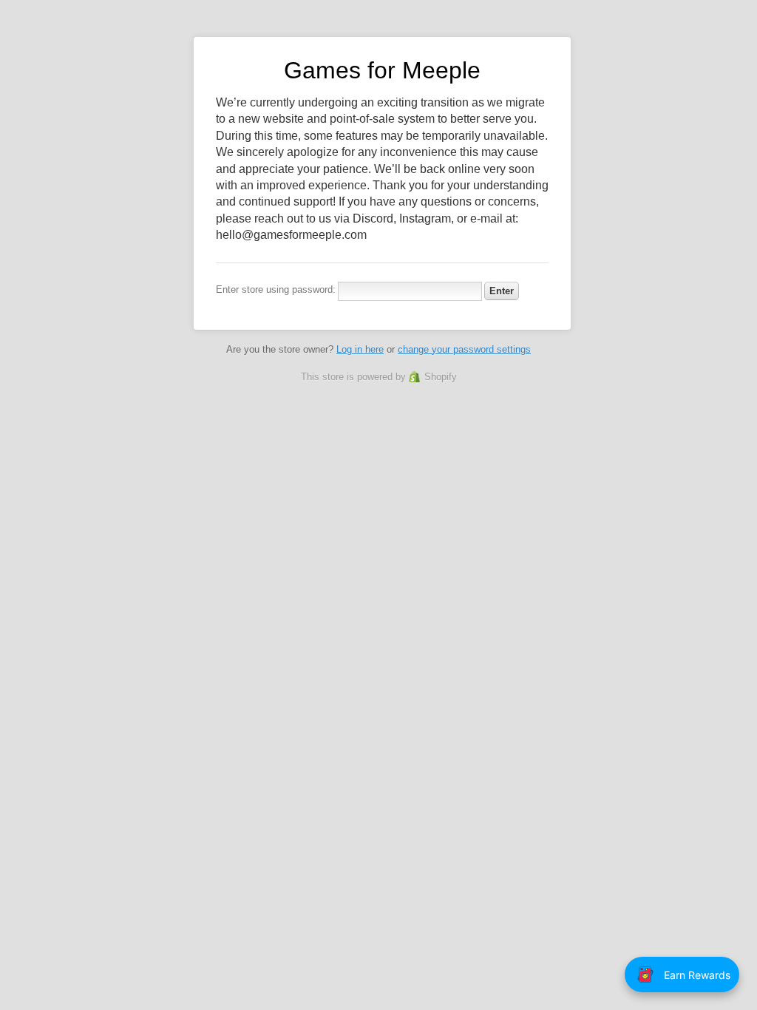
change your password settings (464, 349)
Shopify (440, 376)
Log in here (360, 349)
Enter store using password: (276, 289)
